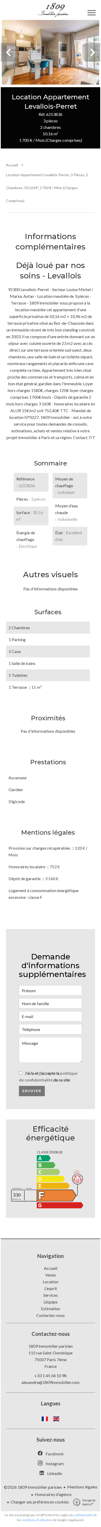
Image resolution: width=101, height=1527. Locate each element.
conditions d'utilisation (36, 1520)
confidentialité (83, 1515)
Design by (89, 1502)
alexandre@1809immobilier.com (50, 1382)
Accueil (12, 165)
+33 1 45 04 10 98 (50, 1375)
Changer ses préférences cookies (40, 1501)
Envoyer (32, 1091)
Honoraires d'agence (53, 1494)
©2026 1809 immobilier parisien (33, 1487)
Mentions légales (82, 1486)
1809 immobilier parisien (50, 1346)
